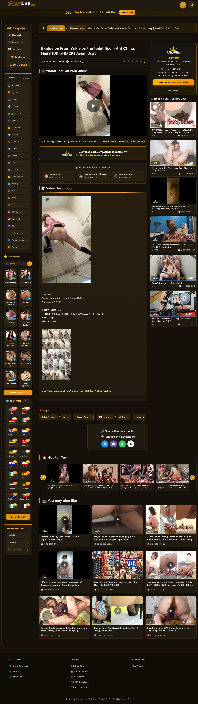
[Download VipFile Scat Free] (22, 4)
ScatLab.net (56, 28)
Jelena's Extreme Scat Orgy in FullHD (167, 283)
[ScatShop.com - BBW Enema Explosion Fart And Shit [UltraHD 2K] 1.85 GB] (171, 610)
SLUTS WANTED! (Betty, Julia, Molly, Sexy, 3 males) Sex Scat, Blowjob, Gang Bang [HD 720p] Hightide (136, 487)
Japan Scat (83, 417)
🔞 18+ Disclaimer (78, 677)
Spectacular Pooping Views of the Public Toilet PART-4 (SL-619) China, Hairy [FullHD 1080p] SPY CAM (170, 583)
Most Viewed (18, 65)
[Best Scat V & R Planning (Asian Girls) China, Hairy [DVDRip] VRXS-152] (117, 565)
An (64, 417)
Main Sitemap (138, 666)
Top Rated (18, 57)
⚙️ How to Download (18, 666)
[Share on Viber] (113, 443)
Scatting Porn (14, 549)
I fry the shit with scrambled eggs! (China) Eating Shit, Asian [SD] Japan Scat (115, 538)
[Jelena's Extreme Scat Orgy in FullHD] (173, 268)
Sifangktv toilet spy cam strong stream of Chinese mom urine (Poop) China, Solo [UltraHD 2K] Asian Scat (61, 583)
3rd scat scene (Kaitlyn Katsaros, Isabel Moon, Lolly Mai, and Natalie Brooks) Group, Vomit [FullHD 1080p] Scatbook (173, 489)
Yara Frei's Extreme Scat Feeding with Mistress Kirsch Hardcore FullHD (171, 320)
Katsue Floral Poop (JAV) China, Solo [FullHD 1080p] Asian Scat (116, 629)
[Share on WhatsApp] (122, 443)
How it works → (173, 91)
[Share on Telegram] (104, 443)
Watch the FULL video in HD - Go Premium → (124, 142)
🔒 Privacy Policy (78, 666)
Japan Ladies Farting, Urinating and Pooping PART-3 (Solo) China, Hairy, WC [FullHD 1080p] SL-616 (170, 538)
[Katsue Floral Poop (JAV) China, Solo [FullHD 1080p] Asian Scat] (117, 610)
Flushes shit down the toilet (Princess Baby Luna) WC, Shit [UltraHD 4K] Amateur (172, 207)
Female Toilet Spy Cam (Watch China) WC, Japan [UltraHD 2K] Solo (61, 538)
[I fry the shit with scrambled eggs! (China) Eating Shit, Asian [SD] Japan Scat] (117, 519)
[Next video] (192, 477)
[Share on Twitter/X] (130, 443)
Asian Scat (47, 417)
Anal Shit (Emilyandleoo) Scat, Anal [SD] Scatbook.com (62, 486)
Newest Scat (77, 28)
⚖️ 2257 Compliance (80, 682)
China (122, 417)
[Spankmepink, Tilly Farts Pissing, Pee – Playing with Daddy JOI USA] (173, 153)
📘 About (13, 671)
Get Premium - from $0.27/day (173, 82)
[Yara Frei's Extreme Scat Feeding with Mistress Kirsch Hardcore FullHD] (173, 304)
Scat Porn (12, 542)
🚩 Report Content (79, 687)
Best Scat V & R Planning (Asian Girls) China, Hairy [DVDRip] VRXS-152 (116, 583)
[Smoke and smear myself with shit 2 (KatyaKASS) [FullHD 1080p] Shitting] (173, 229)
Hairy (138, 417)
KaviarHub (12, 535)
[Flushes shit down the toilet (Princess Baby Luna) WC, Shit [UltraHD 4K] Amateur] (173, 191)
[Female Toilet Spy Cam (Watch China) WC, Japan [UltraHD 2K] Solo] (64, 519)
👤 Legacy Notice (17, 677)
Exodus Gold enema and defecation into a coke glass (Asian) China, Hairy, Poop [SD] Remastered (64, 629)
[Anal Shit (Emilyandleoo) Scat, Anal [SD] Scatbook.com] (64, 473)
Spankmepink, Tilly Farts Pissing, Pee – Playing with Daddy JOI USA (173, 169)
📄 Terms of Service (79, 671)
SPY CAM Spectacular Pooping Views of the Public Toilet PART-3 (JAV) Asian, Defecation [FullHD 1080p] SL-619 (172, 131)
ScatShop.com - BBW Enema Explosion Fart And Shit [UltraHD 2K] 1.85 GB (168, 629)
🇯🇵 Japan (104, 417)
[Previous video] (43, 477)
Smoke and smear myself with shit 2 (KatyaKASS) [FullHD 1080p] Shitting (172, 246)
